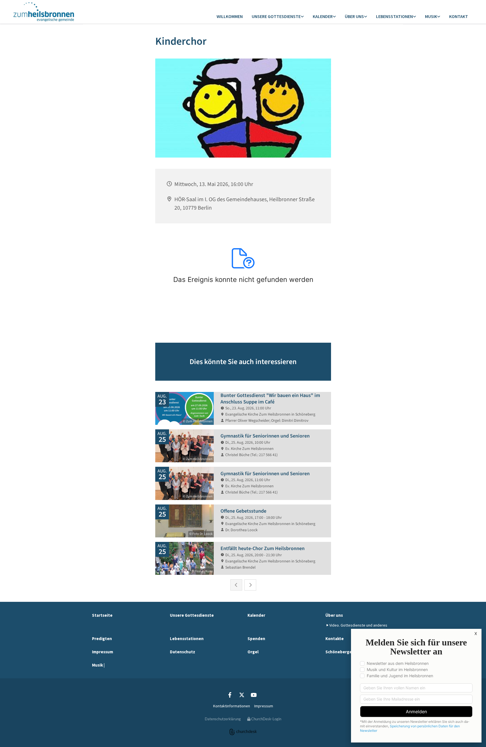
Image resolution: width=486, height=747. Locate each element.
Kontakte (334, 638)
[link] (277, 16)
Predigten (102, 638)
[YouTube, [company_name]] (253, 694)
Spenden (256, 638)
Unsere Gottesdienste (276, 16)
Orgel (253, 651)
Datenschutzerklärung (223, 719)
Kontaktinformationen (231, 705)
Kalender (323, 16)
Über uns (354, 16)
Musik (431, 16)
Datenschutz (182, 651)
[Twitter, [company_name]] (241, 694)
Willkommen (230, 16)
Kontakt (458, 16)
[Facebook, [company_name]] (230, 694)
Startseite (102, 615)
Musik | (98, 665)
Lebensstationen (394, 16)
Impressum (102, 651)
